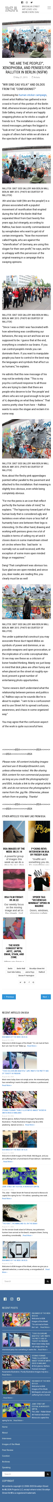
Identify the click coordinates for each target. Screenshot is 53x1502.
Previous (10, 997)
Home (4, 1427)
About (5, 1433)
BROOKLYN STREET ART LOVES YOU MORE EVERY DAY (31, 9)
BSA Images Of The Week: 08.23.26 (14, 1037)
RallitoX (42, 972)
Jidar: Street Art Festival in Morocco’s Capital (20, 1187)
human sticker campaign (32, 95)
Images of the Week (11, 1444)
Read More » (32, 1046)
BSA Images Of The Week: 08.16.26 (14, 1150)
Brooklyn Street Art (37, 968)
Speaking (6, 1467)
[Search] (48, 1281)
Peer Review (7, 1450)
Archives (6, 1462)
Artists (37, 77)
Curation (6, 1456)
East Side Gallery (14, 972)
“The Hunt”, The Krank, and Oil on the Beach (19, 1224)
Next (45, 997)
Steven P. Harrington (26, 976)
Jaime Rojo (29, 972)
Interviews (6, 1438)
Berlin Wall (21, 968)
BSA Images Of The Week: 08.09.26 (14, 1260)
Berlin (10, 968)
